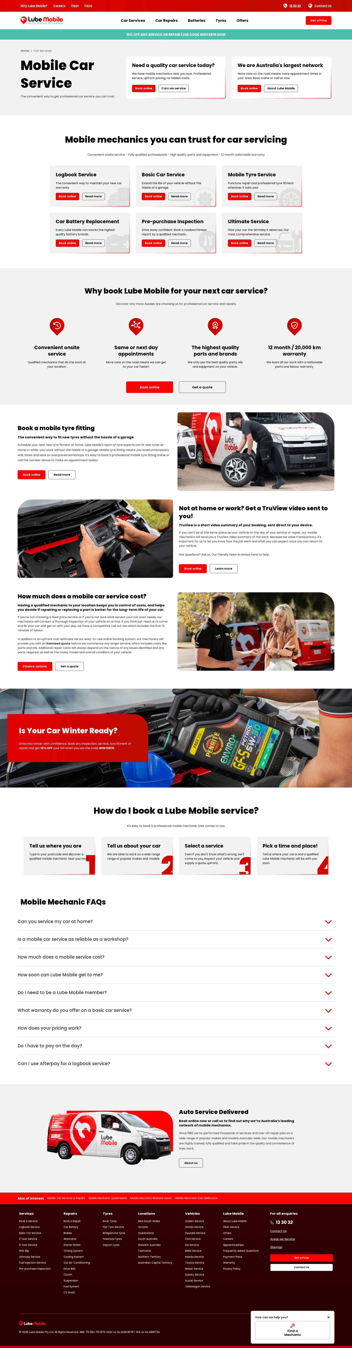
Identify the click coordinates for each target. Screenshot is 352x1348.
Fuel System (71, 1286)
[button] (176, 921)
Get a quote (69, 666)
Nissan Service (194, 1269)
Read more (93, 196)
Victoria (143, 1227)
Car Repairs (166, 20)
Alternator (70, 1239)
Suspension (71, 1280)
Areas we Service (282, 1239)
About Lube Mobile (281, 88)
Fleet (75, 6)
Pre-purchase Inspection (35, 1269)
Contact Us (322, 6)
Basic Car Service (30, 1233)
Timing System (73, 1251)
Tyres (221, 20)
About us (191, 1163)
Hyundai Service (195, 1233)
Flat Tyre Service (113, 1227)
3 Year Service (28, 1239)
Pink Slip (24, 1251)
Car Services (133, 20)
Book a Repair (72, 1221)
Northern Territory (149, 1257)
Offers (242, 20)
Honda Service (194, 1227)
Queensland (146, 1233)
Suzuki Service (194, 1280)
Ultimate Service (29, 1257)
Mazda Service (194, 1257)
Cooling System (74, 1257)
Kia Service (192, 1245)
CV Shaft (69, 1292)
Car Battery (71, 1227)
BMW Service (193, 1251)
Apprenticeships (233, 1245)
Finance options (35, 666)
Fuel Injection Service (32, 1263)
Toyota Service (194, 1263)
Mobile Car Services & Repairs (66, 1198)
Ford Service (193, 1239)
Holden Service (194, 1221)
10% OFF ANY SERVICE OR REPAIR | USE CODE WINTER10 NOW (176, 34)
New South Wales (149, 1221)
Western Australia (149, 1245)
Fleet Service (231, 1227)
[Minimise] (328, 1317)
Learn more (223, 569)
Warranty (229, 1263)
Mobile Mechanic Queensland (108, 1198)
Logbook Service (29, 1227)
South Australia (147, 1239)
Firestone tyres (112, 1239)
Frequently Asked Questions (241, 1251)
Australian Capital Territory (155, 1263)
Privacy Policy (231, 1269)
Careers (59, 6)
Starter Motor (72, 1245)
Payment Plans (232, 1257)
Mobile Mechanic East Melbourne (196, 1198)
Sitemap (276, 1247)
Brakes (68, 1233)
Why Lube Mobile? (34, 6)
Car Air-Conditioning (77, 1263)
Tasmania (144, 1251)
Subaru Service (194, 1274)
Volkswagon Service (197, 1286)
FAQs (88, 6)
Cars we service (174, 88)
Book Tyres (110, 1221)
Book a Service (28, 1221)
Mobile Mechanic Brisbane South (151, 1198)
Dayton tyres (111, 1245)
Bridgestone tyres (114, 1233)
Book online (143, 88)
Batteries (196, 20)
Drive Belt (70, 1269)
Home (25, 51)
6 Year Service (28, 1245)
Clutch (68, 1274)
